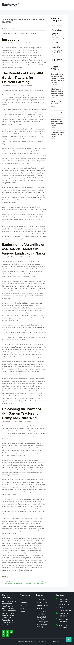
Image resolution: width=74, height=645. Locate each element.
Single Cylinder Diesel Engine (42, 618)
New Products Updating (42, 626)
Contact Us (24, 611)
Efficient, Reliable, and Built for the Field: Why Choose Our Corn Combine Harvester (57, 78)
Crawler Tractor (42, 599)
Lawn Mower (41, 608)
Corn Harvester (42, 611)
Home (22, 599)
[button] (2, 577)
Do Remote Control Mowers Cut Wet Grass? (57, 134)
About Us (23, 602)
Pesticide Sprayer (43, 622)
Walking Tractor (42, 605)
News (22, 608)
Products (23, 605)
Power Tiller (41, 614)
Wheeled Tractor (43, 602)
